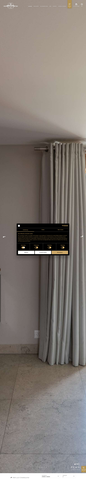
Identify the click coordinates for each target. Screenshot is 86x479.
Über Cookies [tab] (60, 229)
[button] (39, 467)
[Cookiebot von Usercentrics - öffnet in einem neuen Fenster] (63, 226)
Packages (36, 6)
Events (55, 6)
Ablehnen (26, 252)
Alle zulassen (60, 252)
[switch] (36, 247)
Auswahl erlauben (43, 252)
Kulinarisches (44, 6)
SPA (50, 6)
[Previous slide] (4, 236)
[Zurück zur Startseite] (10, 5)
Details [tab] (43, 229)
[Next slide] (81, 236)
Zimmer (30, 6)
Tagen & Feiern (62, 6)
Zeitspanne (44, 475)
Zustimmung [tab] (25, 229)
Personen (65, 475)
